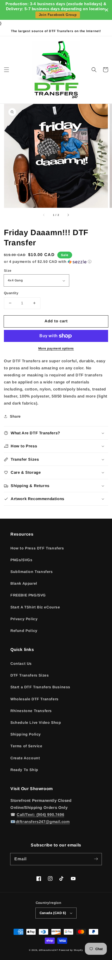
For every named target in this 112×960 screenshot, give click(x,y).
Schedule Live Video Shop (35, 722)
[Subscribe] (96, 859)
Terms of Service (26, 746)
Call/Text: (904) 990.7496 (40, 814)
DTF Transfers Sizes (29, 675)
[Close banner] (107, 10)
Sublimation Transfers (31, 572)
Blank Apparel (23, 583)
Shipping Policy (25, 734)
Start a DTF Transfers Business (40, 687)
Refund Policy (24, 631)
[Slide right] (68, 215)
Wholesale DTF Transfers (34, 699)
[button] (6, 69)
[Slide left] (44, 215)
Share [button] (15, 416)
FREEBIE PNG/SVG (28, 595)
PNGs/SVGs (21, 560)
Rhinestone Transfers (31, 711)
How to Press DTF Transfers (37, 548)
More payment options (56, 348)
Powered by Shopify (71, 950)
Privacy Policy (24, 619)
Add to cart (56, 321)
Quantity (11, 293)
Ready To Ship (24, 770)
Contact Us (21, 663)
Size (7, 270)
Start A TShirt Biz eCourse (35, 607)
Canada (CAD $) (53, 913)
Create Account (25, 758)
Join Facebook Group (58, 15)
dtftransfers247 (48, 950)
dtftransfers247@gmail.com (43, 821)
